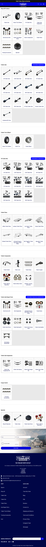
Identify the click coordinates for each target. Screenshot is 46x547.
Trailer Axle (3, 495)
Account (25, 487)
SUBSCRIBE (15, 448)
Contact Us (26, 507)
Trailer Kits (3, 499)
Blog (24, 495)
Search (2, 487)
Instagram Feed (27, 523)
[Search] (42, 539)
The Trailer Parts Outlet (20, 545)
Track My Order (27, 491)
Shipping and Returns (28, 511)
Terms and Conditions (28, 515)
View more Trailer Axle (38, 64)
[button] (2, 4)
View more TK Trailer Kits (38, 158)
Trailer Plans (4, 503)
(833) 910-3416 (6, 478)
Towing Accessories (6, 515)
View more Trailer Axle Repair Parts (35, 297)
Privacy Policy (26, 519)
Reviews (25, 503)
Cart (2, 519)
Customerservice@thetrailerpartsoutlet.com (12, 480)
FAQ (24, 499)
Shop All (3, 491)
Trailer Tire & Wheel (5, 511)
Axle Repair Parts (5, 507)
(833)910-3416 (23, 6)
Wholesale (25, 527)
